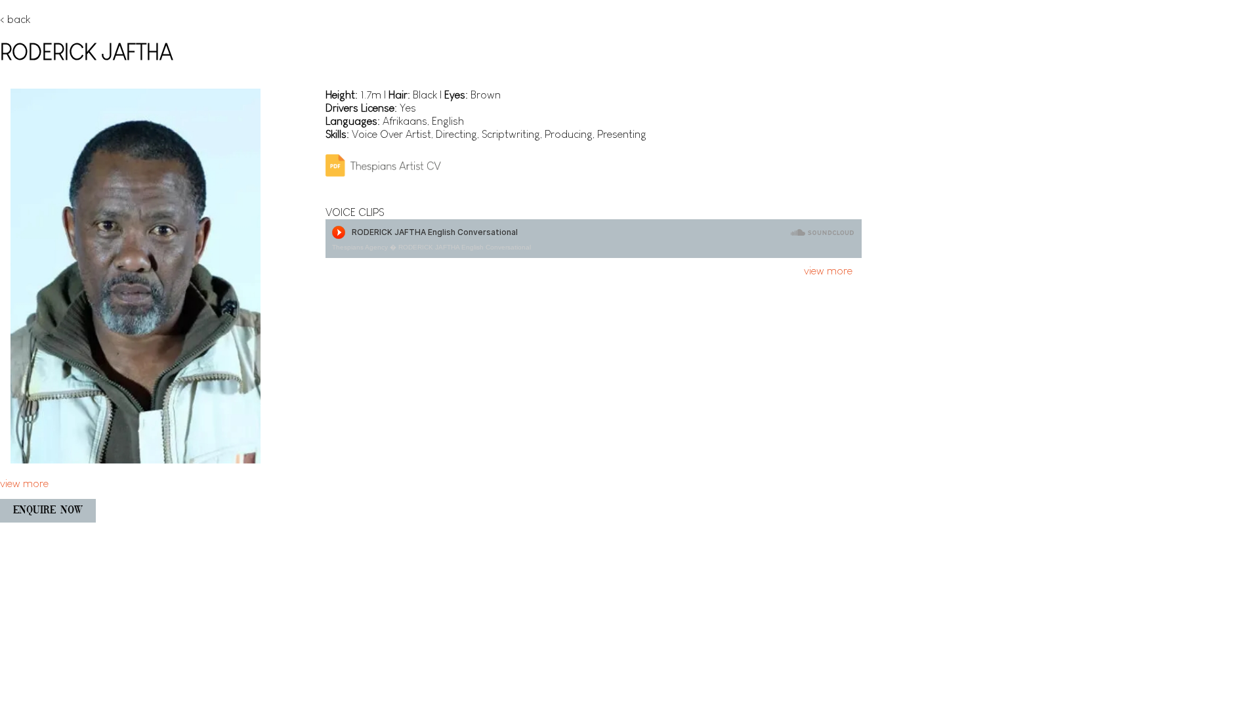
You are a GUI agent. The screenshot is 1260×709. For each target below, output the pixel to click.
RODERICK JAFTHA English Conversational (464, 247)
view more (828, 271)
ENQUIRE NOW (48, 510)
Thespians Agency (360, 247)
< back (15, 19)
